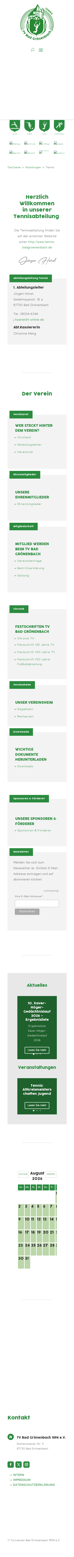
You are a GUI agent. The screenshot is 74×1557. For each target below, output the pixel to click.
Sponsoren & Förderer (29, 799)
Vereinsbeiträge (29, 561)
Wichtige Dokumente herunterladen (31, 754)
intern (18, 1475)
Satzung (23, 575)
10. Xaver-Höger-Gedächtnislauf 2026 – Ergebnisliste (37, 1012)
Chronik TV (25, 638)
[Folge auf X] (18, 1464)
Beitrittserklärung (30, 568)
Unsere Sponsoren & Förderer (35, 821)
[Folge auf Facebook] (10, 1464)
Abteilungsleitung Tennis (30, 278)
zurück (23, 1174)
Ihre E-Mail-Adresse (29, 897)
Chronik (18, 609)
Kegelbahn (25, 709)
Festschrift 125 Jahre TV (35, 645)
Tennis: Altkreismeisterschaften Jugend (37, 1090)
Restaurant (25, 716)
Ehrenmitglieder (24, 474)
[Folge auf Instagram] (26, 1464)
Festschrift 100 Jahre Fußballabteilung (33, 662)
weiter (51, 1174)
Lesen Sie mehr (37, 1050)
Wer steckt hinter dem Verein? (33, 428)
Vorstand (24, 437)
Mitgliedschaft (23, 526)
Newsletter (21, 852)
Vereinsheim (22, 685)
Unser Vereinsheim (34, 702)
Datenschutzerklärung (34, 1485)
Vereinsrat (21, 414)
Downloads (21, 732)
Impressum (22, 1480)
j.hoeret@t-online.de (28, 319)
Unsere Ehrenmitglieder (32, 495)
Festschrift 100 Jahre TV (36, 652)
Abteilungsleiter (29, 445)
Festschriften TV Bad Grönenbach (32, 629)
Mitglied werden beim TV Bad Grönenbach (32, 549)
